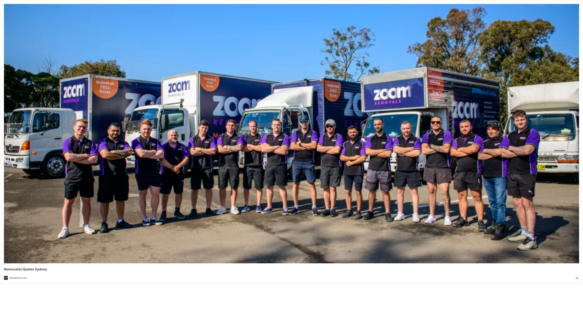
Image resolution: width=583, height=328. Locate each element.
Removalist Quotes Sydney (25, 269)
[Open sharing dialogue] (577, 277)
